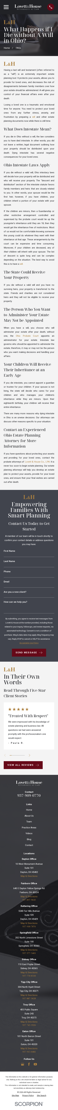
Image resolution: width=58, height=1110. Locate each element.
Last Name (9, 561)
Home (29, 810)
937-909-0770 (29, 795)
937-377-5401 (29, 953)
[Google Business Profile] (22, 1064)
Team (29, 821)
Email (6, 582)
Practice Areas (29, 827)
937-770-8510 (29, 976)
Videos (29, 833)
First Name (9, 551)
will (33, 117)
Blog (29, 839)
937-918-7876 (29, 926)
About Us (29, 815)
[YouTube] (35, 1064)
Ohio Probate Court (27, 336)
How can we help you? (15, 602)
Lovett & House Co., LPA (37, 461)
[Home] (28, 7)
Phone (7, 571)
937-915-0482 (29, 1052)
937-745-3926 (29, 1025)
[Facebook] (28, 1064)
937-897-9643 (29, 900)
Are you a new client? (15, 592)
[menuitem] (15, 1095)
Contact (29, 845)
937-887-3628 (29, 998)
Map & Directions (29, 876)
